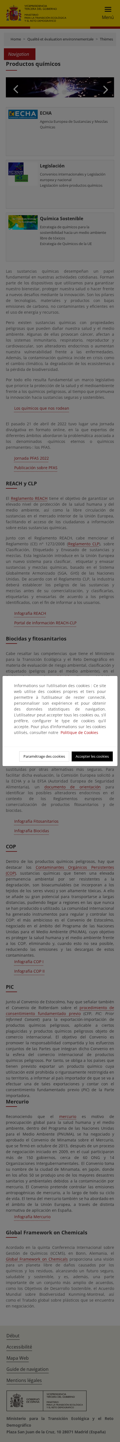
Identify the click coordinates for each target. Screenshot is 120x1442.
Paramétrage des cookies (44, 756)
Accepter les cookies (92, 756)
